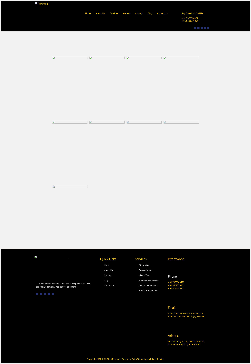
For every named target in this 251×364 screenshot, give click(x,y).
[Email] (171, 298)
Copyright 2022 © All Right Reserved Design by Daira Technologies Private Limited (125, 359)
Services (114, 13)
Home (88, 13)
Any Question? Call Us (192, 13)
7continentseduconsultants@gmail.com (186, 316)
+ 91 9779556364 (176, 288)
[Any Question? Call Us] (184, 5)
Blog (150, 13)
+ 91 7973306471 (190, 18)
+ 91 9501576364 (190, 21)
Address (173, 336)
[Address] (171, 326)
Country (138, 13)
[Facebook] (202, 28)
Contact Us (162, 13)
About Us (100, 13)
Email (171, 307)
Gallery (126, 13)
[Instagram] (195, 28)
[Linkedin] (205, 28)
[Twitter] (198, 28)
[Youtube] (208, 28)
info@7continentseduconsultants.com (185, 313)
